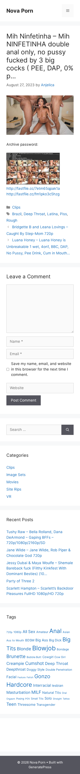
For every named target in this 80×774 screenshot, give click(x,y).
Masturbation (18, 692)
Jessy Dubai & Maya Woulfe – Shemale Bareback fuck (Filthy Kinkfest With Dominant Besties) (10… (39, 568)
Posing (20, 698)
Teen (11, 704)
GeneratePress (40, 767)
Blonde (24, 648)
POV (27, 698)
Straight (57, 698)
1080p (17, 632)
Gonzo (42, 676)
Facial (11, 677)
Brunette (16, 656)
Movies (12, 482)
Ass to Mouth (15, 640)
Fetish (30, 677)
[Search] (67, 430)
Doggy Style (36, 670)
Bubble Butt (34, 657)
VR (8, 496)
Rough (11, 220)
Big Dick (55, 640)
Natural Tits (51, 693)
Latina (52, 214)
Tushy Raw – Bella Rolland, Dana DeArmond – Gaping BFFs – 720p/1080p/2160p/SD (34, 537)
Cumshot (34, 663)
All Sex (29, 631)
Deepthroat (16, 669)
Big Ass (41, 640)
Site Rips (13, 489)
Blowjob (44, 648)
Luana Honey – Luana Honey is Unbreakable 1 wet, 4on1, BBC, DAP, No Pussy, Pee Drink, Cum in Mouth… (38, 246)
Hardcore (19, 684)
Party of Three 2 (20, 581)
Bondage (63, 649)
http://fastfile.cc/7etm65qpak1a (33, 188)
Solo (48, 698)
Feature (21, 677)
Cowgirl (47, 657)
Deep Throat (34, 214)
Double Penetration (59, 669)
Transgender (45, 705)
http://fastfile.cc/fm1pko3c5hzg (33, 194)
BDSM (29, 640)
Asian (66, 632)
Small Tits (37, 698)
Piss (63, 214)
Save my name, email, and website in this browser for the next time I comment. (41, 369)
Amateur (42, 632)
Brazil (17, 214)
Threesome (26, 704)
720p (9, 632)
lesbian (57, 686)
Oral (64, 692)
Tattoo (66, 698)
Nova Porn (19, 10)
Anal (55, 631)
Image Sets (16, 475)
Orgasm (10, 698)
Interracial (42, 685)
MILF (36, 692)
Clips (16, 207)
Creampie (15, 663)
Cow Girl (59, 657)
